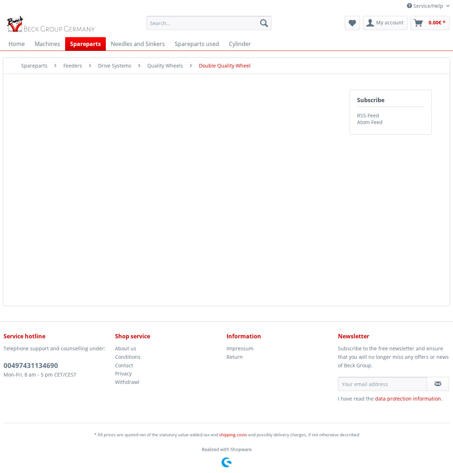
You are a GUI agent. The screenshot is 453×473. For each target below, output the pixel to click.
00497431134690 (31, 365)
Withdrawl (127, 382)
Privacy (123, 373)
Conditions (128, 357)
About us (125, 348)
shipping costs (233, 435)
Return (234, 357)
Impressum (239, 348)
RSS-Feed (368, 115)
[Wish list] (352, 23)
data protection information (408, 398)
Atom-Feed (370, 122)
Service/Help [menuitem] (428, 5)
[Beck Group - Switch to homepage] (52, 25)
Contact (124, 365)
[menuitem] (209, 23)
